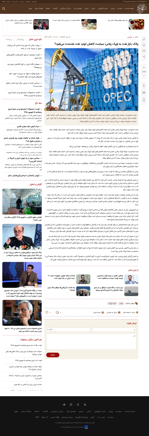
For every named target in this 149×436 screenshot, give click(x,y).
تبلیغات (28, 1)
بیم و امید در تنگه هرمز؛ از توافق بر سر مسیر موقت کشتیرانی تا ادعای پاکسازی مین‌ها (108, 289)
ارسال (53, 355)
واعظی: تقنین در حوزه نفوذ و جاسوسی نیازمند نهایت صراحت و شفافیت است (110, 277)
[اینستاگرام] (71, 404)
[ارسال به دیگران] (143, 50)
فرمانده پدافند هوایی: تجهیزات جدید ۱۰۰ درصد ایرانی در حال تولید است (61, 277)
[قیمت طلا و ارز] (143, 86)
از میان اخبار (133, 270)
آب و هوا (45, 417)
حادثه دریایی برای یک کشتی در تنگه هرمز (28, 384)
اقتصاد (55, 8)
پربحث (9, 39)
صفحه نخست (129, 8)
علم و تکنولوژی (103, 8)
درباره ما (22, 1)
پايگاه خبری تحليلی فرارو (70, 423)
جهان (30, 8)
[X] (78, 404)
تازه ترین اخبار (35, 39)
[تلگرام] (64, 404)
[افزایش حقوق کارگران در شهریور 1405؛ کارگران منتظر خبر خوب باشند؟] (22, 202)
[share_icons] (144, 56)
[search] (3, 8)
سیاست (119, 8)
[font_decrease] (144, 75)
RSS (3, 1)
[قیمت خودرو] (143, 93)
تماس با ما (15, 1)
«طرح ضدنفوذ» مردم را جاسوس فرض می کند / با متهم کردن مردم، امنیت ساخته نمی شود (23, 330)
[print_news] (143, 45)
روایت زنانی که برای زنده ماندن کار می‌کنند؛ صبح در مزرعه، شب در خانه (24, 47)
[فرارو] (142, 8)
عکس (93, 8)
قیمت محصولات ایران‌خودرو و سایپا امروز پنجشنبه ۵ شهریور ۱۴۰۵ (25, 94)
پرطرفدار (20, 39)
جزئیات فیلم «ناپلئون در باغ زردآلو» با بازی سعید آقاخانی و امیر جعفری (19, 21)
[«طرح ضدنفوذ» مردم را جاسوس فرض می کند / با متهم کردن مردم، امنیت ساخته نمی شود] (22, 313)
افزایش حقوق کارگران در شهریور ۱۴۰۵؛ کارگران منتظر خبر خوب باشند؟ (23, 219)
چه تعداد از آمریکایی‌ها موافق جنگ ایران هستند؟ (61, 289)
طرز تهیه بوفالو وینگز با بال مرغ (118, 20)
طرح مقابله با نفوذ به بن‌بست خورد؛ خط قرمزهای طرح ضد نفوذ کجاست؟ (25, 75)
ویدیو (87, 8)
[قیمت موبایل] (144, 100)
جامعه (48, 8)
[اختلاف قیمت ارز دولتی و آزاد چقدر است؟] (89, 24)
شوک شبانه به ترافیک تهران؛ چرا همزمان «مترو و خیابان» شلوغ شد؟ (23, 140)
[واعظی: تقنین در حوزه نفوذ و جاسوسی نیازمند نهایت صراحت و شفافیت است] (131, 279)
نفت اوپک (112, 303)
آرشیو (8, 1)
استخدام (34, 1)
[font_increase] (144, 67)
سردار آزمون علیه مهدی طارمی (28, 126)
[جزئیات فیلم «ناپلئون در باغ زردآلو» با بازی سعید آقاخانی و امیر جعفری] (41, 24)
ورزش (113, 8)
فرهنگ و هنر (39, 8)
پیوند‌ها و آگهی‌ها (81, 417)
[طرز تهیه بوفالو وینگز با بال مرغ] (136, 24)
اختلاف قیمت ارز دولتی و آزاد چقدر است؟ (66, 20)
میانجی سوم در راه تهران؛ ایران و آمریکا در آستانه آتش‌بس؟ (25, 160)
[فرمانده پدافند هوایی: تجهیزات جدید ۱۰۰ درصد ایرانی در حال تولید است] (83, 279)
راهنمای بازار (78, 8)
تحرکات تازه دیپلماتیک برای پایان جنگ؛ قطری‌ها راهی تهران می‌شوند (24, 353)
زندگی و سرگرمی (65, 8)
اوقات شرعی (55, 417)
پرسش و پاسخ (67, 417)
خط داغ (38, 103)
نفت (121, 303)
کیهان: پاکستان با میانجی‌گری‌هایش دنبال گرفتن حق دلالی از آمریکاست (25, 177)
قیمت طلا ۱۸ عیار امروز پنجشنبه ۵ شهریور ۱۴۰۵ (26, 345)
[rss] (85, 404)
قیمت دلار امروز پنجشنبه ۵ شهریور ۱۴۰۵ (28, 360)
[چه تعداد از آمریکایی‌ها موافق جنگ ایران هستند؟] (83, 291)
